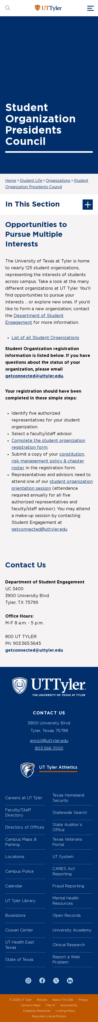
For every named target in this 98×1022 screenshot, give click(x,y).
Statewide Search (70, 812)
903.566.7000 (49, 748)
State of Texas (19, 959)
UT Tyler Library (20, 901)
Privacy (83, 999)
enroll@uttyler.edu (49, 740)
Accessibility (68, 1005)
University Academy (72, 930)
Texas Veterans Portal (67, 841)
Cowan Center (19, 930)
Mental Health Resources (66, 900)
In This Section (32, 204)
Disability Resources (36, 1010)
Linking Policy (65, 1010)
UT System (63, 856)
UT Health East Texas (19, 944)
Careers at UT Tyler (23, 798)
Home (10, 181)
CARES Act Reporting (64, 871)
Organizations (58, 181)
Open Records (67, 915)
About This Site (62, 999)
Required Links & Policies (49, 1016)
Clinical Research (69, 945)
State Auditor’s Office (67, 827)
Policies (42, 999)
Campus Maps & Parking (21, 841)
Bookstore (15, 915)
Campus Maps (30, 1005)
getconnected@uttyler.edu (34, 376)
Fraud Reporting (68, 886)
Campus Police (19, 871)
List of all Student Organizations (45, 338)
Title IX (50, 1005)
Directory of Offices (24, 827)
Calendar (13, 886)
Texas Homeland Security (68, 797)
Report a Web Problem (66, 959)
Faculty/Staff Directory (18, 812)
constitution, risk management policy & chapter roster (48, 461)
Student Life (31, 181)
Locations (14, 856)
